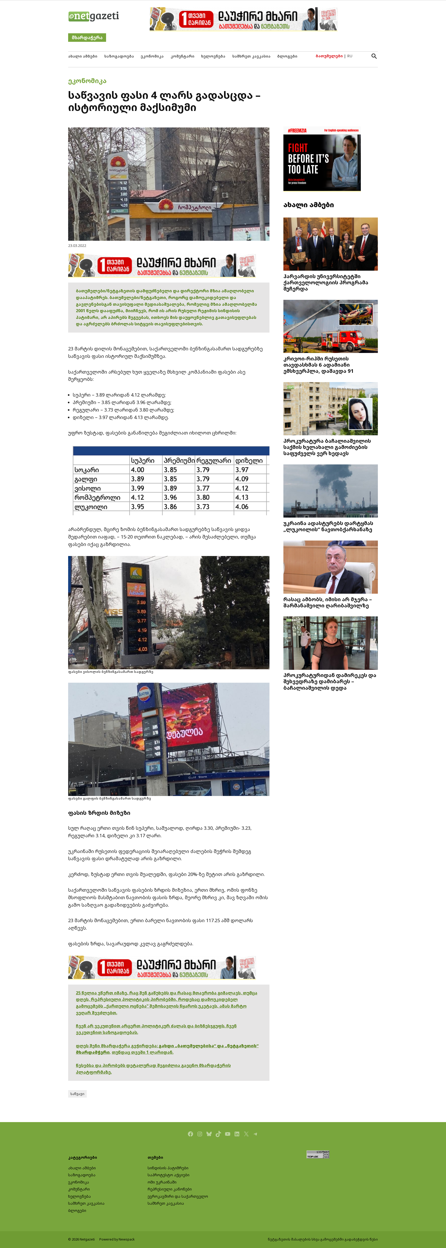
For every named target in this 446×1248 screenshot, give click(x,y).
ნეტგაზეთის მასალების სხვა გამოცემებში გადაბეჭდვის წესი (323, 1239)
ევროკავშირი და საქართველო (178, 1196)
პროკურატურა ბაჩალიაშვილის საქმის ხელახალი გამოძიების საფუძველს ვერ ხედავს (327, 447)
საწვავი (77, 1094)
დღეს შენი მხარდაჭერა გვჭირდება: (117, 1046)
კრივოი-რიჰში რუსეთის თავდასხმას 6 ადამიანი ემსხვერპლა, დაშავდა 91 (318, 364)
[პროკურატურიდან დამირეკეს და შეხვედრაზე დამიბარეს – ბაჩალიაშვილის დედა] (330, 643)
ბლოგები (287, 56)
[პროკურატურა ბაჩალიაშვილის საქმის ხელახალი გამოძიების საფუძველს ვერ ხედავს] (330, 409)
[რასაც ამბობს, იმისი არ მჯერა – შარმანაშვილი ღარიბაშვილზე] (330, 567)
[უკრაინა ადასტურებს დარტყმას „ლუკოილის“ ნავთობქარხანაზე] (330, 491)
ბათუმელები (329, 55)
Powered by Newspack (117, 1239)
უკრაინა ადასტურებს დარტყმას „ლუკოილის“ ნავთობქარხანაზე (328, 526)
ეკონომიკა (152, 56)
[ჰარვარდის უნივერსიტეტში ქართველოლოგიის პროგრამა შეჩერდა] (330, 244)
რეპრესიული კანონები (170, 1189)
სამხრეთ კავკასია (251, 56)
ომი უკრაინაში (162, 1182)
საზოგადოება (119, 56)
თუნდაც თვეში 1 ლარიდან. (142, 1052)
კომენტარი (182, 56)
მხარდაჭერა (87, 38)
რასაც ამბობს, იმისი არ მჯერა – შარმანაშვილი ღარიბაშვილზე (327, 602)
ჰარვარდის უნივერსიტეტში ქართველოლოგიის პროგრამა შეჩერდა (325, 282)
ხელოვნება (213, 56)
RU (349, 55)
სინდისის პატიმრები (168, 1167)
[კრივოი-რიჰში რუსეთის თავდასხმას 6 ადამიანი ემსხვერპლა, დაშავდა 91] (330, 327)
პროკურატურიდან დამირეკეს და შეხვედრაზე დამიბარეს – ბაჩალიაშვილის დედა (329, 681)
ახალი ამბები (82, 56)
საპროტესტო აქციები (168, 1174)
